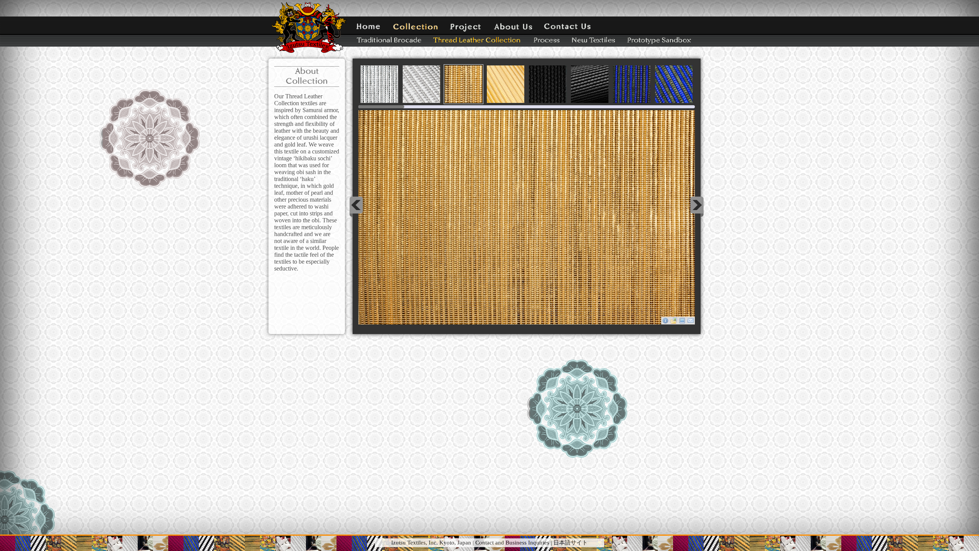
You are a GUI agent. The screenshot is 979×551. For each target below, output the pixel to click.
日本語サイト (570, 543)
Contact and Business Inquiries (512, 543)
